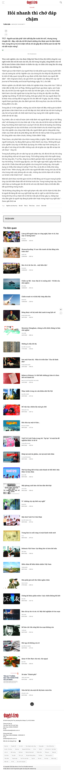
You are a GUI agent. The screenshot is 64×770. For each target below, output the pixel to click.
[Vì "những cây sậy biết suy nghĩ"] (11, 504)
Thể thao (40, 755)
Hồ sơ (34, 749)
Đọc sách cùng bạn (21, 761)
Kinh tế (40, 749)
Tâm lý (26, 205)
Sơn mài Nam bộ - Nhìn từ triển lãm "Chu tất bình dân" (40, 361)
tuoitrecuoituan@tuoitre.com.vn (11, 730)
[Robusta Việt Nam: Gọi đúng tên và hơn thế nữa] (11, 551)
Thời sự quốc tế (48, 755)
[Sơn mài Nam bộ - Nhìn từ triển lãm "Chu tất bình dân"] (11, 362)
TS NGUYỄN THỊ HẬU (26, 443)
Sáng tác (54, 752)
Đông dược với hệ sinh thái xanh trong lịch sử (39, 312)
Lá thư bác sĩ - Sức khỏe (50, 749)
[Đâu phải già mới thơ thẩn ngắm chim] (11, 583)
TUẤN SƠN (24, 630)
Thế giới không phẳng (30, 755)
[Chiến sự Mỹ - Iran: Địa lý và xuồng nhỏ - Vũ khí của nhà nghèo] (11, 284)
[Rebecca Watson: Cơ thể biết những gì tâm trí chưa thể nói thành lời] (11, 378)
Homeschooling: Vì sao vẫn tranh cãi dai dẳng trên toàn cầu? (40, 250)
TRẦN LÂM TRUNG (25, 677)
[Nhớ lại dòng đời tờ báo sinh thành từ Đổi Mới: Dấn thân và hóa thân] (11, 472)
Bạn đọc (6, 746)
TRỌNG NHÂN (24, 567)
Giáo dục (17, 749)
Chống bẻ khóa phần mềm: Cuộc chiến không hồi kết (41, 596)
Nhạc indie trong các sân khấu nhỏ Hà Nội (37, 391)
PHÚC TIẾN (24, 475)
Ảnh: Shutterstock (32, 54)
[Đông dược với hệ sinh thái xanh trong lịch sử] (11, 315)
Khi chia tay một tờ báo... (31, 423)
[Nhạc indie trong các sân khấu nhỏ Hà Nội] (11, 394)
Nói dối (20, 205)
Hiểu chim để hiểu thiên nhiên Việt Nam (36, 564)
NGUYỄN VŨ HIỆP (25, 394)
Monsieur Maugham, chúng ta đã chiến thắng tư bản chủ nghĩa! (41, 329)
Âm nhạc (46, 758)
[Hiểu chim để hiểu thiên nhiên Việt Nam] (11, 567)
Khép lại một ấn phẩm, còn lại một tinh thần (38, 454)
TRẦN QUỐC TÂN (25, 409)
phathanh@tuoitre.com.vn (10, 738)
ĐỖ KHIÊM (24, 286)
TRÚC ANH (24, 614)
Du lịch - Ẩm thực (8, 749)
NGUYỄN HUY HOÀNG (26, 646)
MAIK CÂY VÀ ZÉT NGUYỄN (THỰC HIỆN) (30, 380)
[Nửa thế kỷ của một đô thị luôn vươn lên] (11, 693)
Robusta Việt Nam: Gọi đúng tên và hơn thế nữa (39, 549)
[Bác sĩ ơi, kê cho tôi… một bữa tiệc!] (11, 268)
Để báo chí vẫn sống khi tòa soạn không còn (38, 627)
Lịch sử (6, 752)
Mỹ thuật (21, 752)
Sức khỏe (6, 755)
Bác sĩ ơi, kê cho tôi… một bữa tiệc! (34, 265)
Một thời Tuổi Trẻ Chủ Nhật (32, 517)
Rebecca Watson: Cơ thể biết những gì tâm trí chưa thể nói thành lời (40, 376)
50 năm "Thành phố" (29, 674)
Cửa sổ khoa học (50, 746)
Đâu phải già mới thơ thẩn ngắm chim (36, 580)
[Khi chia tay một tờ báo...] (11, 425)
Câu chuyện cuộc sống (31, 746)
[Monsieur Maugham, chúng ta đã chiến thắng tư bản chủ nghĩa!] (11, 331)
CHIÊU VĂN (24, 254)
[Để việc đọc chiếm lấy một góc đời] (11, 410)
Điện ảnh (6, 761)
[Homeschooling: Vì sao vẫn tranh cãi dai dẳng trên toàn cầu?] (11, 252)
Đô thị (12, 761)
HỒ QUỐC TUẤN (25, 693)
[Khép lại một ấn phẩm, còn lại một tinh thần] (11, 457)
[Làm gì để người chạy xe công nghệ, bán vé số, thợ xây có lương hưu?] (11, 236)
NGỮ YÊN (24, 661)
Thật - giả (21, 755)
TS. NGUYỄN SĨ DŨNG (26, 457)
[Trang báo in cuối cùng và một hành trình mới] (11, 535)
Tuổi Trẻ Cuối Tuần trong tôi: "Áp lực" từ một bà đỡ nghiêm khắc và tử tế (41, 439)
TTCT (23, 535)
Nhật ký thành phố (30, 752)
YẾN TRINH (24, 551)
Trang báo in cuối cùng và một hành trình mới (39, 533)
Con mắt (32, 7)
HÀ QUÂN (24, 238)
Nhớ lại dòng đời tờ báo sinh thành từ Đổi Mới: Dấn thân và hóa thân (41, 471)
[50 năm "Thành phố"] (11, 677)
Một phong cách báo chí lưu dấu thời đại (37, 486)
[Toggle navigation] (4, 2)
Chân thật (43, 205)
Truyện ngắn (14, 758)
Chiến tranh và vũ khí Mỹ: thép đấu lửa (36, 297)
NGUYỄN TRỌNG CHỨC (26, 520)
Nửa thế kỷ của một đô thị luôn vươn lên (37, 690)
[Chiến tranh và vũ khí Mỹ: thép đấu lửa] (11, 299)
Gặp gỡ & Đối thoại (26, 749)
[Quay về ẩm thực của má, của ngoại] (11, 661)
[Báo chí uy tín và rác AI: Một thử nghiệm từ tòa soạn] (11, 614)
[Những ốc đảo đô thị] (11, 347)
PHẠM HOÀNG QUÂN (26, 315)
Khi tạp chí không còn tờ (31, 643)
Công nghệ (41, 746)
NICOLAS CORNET (25, 425)
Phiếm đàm (39, 752)
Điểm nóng (53, 758)
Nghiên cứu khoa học (11, 205)
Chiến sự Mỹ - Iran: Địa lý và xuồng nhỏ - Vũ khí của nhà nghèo (41, 282)
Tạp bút (33, 758)
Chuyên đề (13, 746)
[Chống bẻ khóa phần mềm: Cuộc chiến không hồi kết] (11, 598)
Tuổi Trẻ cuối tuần (24, 758)
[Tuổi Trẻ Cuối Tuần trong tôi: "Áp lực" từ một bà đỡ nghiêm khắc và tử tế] (11, 441)
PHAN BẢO (24, 268)
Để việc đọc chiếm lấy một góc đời (34, 407)
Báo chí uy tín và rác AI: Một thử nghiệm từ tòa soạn (41, 611)
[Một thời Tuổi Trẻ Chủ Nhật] (11, 520)
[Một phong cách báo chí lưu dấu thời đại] (11, 488)
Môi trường (13, 752)
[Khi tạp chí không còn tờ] (11, 646)
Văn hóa (39, 758)
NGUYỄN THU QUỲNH (26, 347)
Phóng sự (47, 752)
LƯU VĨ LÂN (24, 488)
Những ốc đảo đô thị (29, 344)
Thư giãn (14, 755)
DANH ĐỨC (24, 299)
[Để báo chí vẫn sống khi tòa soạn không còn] (11, 630)
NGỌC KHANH (25, 583)
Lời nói (38, 205)
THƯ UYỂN (24, 333)
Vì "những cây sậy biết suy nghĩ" (33, 501)
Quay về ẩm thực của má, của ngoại (35, 659)
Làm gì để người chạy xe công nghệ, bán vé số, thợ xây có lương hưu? (40, 235)
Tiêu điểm (6, 758)
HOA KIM (23, 598)
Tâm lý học (32, 205)
